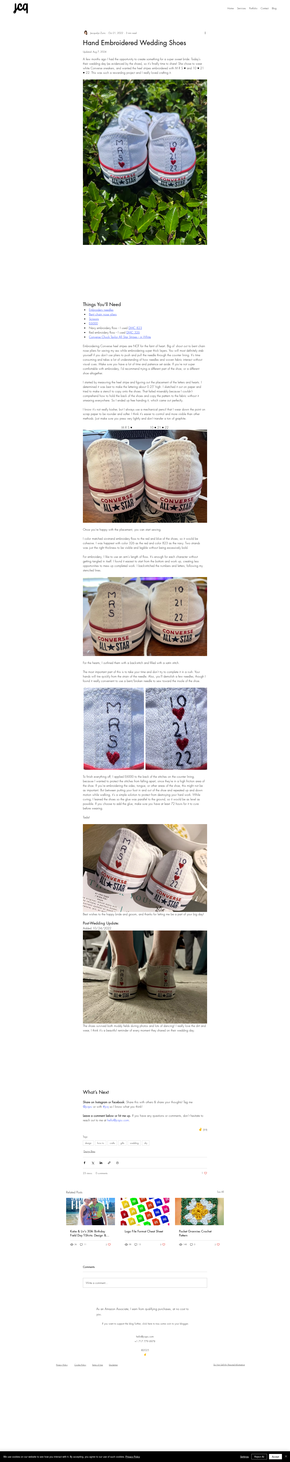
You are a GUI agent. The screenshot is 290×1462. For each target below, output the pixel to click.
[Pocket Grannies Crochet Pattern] (199, 1211)
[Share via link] (109, 1162)
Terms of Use (97, 1364)
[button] (264, 8)
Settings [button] (244, 1456)
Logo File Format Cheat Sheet (144, 1231)
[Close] (286, 1456)
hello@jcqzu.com (145, 1336)
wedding (134, 1143)
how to (100, 1143)
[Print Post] (117, 1162)
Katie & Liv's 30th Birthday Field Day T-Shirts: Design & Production (88, 1233)
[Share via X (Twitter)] (92, 1162)
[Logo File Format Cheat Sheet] (145, 1211)
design (88, 1143)
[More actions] (205, 33)
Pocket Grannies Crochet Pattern (195, 1233)
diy (145, 1143)
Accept (275, 1456)
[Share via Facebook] (84, 1162)
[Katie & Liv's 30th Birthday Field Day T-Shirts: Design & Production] (90, 1211)
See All (220, 1191)
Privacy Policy (62, 1364)
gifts (122, 1143)
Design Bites (89, 1151)
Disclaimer (113, 1364)
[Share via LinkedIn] (101, 1162)
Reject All (259, 1456)
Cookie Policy (80, 1364)
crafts (112, 1143)
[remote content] (145, 273)
